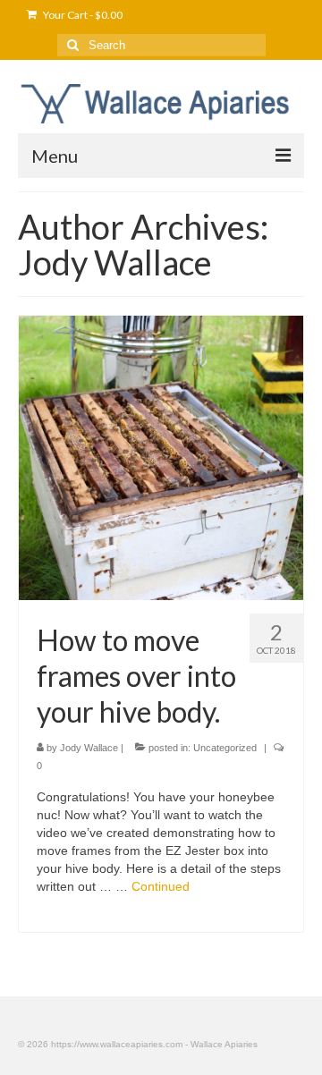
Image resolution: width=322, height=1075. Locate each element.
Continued (160, 886)
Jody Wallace (89, 747)
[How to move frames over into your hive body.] (161, 457)
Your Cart (82, 14)
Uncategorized (225, 747)
